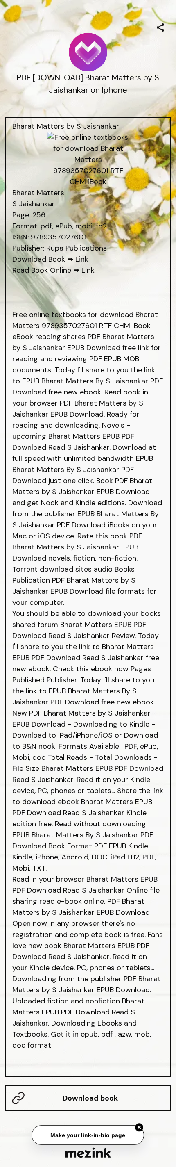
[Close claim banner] (139, 1128)
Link (81, 259)
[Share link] (160, 26)
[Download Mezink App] (88, 1152)
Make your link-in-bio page (88, 1136)
